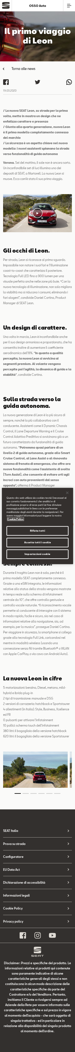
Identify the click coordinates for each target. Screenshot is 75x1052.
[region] (37, 526)
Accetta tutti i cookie (37, 542)
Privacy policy (13, 921)
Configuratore (13, 856)
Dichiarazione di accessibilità (24, 882)
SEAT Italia (10, 830)
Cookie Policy (13, 908)
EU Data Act (11, 869)
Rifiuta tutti (37, 531)
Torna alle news (23, 69)
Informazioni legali (16, 895)
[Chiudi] (67, 492)
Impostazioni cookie (37, 554)
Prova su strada (14, 844)
